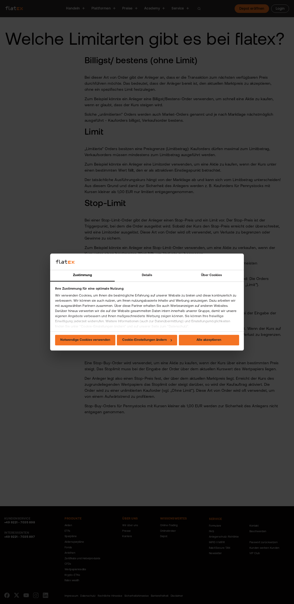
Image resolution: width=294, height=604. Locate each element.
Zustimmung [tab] (82, 275)
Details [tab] (147, 275)
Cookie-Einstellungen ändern (144, 340)
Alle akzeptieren (209, 340)
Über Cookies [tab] (211, 275)
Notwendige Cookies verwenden (85, 340)
